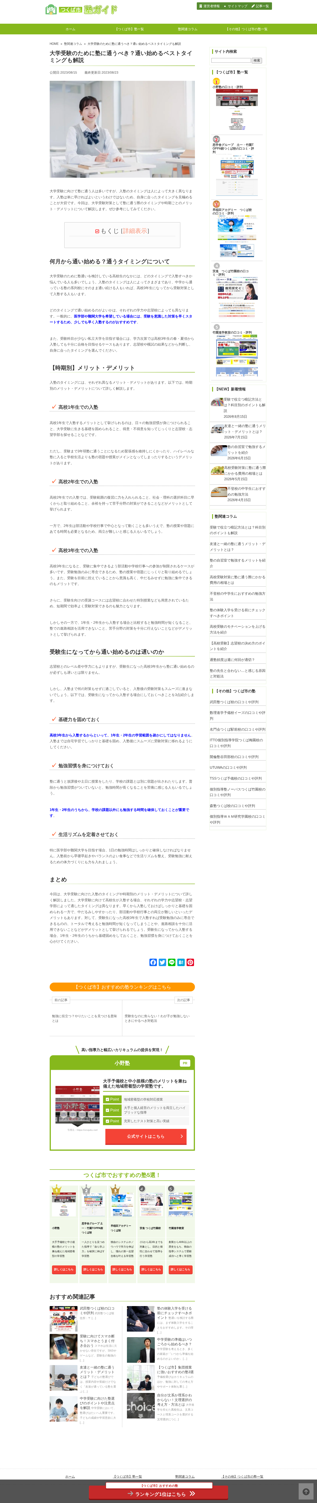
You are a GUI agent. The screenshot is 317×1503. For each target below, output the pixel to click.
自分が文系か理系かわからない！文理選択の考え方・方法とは (174, 1399)
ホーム (70, 29)
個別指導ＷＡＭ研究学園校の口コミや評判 (237, 819)
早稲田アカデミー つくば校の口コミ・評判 (232, 211)
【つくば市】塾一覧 (129, 29)
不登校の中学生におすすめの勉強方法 (237, 596)
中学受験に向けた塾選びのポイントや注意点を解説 (97, 1403)
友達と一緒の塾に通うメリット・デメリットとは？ (97, 1372)
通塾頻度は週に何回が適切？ (232, 660)
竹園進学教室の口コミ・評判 (232, 332)
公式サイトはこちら (146, 1136)
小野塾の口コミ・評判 (228, 87)
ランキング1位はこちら (160, 1491)
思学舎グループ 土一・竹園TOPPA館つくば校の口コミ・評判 (233, 148)
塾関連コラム (187, 29)
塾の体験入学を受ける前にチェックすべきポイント (174, 1313)
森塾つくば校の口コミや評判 (232, 806)
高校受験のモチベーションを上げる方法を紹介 (237, 629)
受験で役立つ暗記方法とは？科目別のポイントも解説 (237, 530)
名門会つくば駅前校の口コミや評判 (237, 729)
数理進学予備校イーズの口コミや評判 (237, 715)
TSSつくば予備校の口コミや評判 (236, 778)
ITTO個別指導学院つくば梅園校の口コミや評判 (236, 743)
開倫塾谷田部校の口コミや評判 (234, 757)
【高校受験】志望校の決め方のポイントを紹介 (237, 646)
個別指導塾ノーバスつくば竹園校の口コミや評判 (237, 792)
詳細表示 (135, 231)
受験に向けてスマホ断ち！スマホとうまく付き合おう (97, 1340)
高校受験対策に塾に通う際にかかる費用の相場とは (237, 580)
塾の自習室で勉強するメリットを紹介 (237, 563)
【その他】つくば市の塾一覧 (246, 29)
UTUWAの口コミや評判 (228, 767)
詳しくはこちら (64, 1269)
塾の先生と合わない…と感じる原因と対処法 (237, 673)
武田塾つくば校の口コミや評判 (234, 702)
